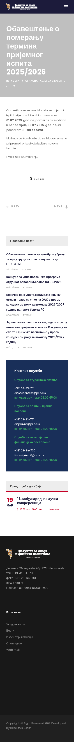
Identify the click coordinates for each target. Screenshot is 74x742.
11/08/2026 (12, 269)
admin (15, 81)
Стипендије (14, 643)
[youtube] (14, 732)
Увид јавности (15, 624)
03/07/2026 (13, 315)
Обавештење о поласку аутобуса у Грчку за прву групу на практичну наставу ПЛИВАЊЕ (35, 259)
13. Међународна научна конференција (37, 500)
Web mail (13, 650)
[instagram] (20, 732)
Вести (10, 631)
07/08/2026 (13, 287)
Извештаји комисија (19, 637)
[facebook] (7, 732)
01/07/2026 (12, 347)
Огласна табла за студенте (45, 81)
